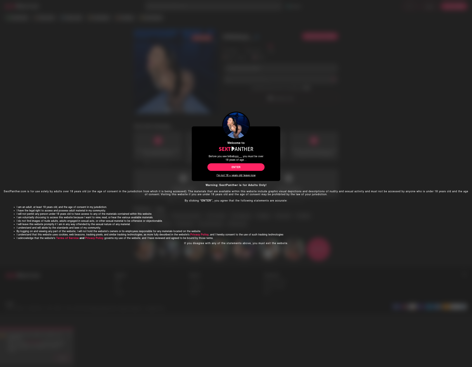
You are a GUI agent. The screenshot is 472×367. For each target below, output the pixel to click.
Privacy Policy (94, 238)
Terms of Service (67, 238)
